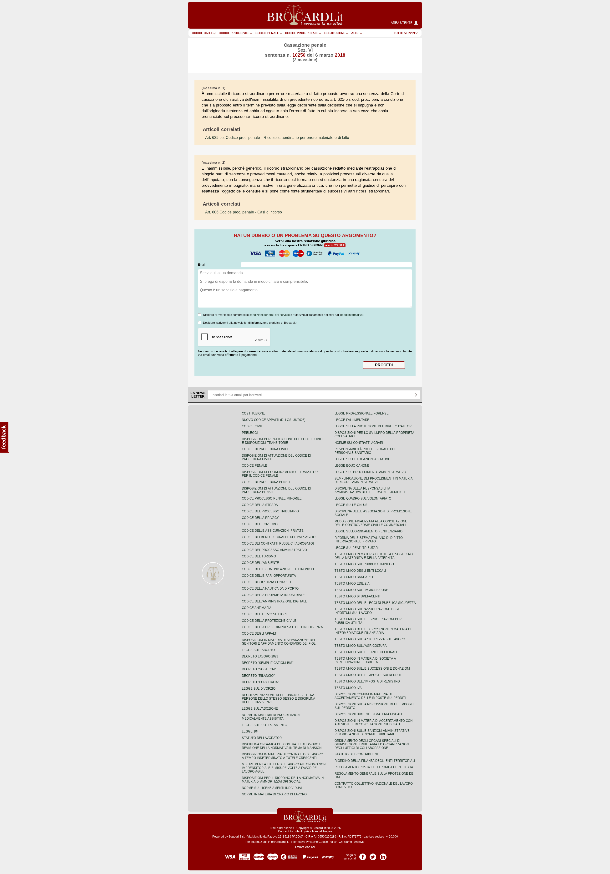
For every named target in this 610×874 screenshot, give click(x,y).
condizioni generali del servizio (269, 315)
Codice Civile (202, 33)
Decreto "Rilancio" (258, 675)
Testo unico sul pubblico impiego (364, 564)
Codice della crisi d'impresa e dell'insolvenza (282, 627)
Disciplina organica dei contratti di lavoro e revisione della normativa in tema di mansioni (282, 746)
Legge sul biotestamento (264, 725)
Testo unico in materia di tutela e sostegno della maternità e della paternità (374, 556)
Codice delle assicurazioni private (273, 530)
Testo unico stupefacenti (357, 596)
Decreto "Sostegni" (259, 669)
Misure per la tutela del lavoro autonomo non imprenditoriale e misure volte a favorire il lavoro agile (283, 768)
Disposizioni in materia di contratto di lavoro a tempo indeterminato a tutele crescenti (282, 756)
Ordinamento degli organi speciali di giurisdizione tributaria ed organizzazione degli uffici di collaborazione (373, 744)
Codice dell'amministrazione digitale (274, 601)
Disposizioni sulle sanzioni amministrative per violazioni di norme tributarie (372, 732)
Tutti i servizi (404, 33)
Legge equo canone (352, 465)
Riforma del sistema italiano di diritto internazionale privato (369, 539)
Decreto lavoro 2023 (260, 656)
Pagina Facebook (362, 855)
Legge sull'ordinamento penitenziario (368, 531)
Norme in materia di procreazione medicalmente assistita (272, 716)
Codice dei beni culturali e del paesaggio (278, 537)
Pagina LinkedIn (383, 855)
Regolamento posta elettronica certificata (374, 767)
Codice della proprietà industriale (273, 595)
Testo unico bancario (354, 577)
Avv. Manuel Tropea (319, 831)
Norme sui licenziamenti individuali (273, 788)
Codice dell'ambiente (260, 563)
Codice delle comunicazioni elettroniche (278, 569)
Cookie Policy (327, 842)
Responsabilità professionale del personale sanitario (365, 451)
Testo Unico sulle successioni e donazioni (372, 668)
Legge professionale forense (362, 413)
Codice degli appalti (259, 633)
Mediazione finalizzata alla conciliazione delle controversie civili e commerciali (371, 523)
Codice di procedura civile (265, 449)
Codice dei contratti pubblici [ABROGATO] (278, 543)
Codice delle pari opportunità (269, 575)
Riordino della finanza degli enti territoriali (375, 761)
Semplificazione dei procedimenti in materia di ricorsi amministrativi (373, 480)
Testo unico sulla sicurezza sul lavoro (370, 639)
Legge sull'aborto (258, 650)
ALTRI (355, 33)
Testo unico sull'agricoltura (361, 645)
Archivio (359, 842)
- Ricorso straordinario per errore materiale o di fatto (277, 138)
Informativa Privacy (303, 842)
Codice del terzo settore (265, 614)
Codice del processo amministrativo (274, 550)
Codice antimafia (256, 608)
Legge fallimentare (352, 420)
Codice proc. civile (234, 33)
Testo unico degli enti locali (360, 570)
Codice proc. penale (301, 33)
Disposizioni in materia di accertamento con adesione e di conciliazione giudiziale (373, 722)
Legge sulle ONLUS (351, 505)
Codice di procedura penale (266, 482)
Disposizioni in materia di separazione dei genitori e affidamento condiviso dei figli (279, 641)
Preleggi (250, 432)
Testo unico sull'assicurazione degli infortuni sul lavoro (368, 611)
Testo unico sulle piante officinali (366, 652)
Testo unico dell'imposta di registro (367, 681)
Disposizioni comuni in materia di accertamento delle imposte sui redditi (370, 696)
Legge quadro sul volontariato (363, 498)
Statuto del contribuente (358, 754)
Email (201, 264)
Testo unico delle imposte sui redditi (368, 675)
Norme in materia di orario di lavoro (274, 794)
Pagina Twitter (373, 855)
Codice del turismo (259, 556)
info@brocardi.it (278, 842)
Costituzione (334, 33)
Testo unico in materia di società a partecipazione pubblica (365, 660)
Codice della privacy (260, 518)
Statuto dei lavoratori (262, 738)
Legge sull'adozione (260, 708)
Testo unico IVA (348, 688)
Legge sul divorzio (258, 688)
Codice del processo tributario (270, 511)
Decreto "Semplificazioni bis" (268, 663)
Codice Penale (267, 33)
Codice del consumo (260, 524)
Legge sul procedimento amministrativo (370, 472)
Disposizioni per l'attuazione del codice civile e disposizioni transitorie (283, 441)
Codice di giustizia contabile (267, 582)
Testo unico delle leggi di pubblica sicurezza (375, 603)
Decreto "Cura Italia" (260, 682)
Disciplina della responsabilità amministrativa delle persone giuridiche (371, 490)
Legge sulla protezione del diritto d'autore (374, 426)
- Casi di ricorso (243, 212)
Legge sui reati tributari (357, 548)
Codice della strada (260, 505)
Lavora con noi (305, 847)
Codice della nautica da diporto (270, 588)
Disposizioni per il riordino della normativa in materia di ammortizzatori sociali (283, 779)
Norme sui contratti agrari (359, 443)
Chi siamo (345, 842)
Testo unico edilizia (352, 583)
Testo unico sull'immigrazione (361, 590)
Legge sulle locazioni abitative (362, 459)
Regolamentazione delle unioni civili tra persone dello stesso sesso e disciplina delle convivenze (278, 698)
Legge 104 (250, 731)
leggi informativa (352, 315)
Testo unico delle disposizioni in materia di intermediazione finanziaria (373, 631)
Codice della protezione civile (269, 620)
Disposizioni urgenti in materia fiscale (369, 714)
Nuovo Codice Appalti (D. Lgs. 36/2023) (273, 420)
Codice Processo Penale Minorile (272, 498)
